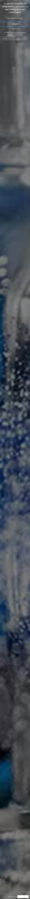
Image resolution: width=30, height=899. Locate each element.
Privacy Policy (18, 34)
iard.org (25, 39)
